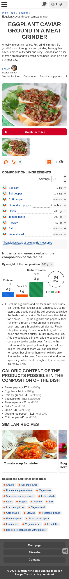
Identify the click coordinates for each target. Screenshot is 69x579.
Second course (29, 485)
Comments (30, 76)
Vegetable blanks (51, 513)
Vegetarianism (32, 524)
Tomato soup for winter (21, 463)
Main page (34, 545)
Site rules (35, 552)
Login (59, 4)
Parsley (38, 501)
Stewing (30, 513)
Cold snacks (13, 513)
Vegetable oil (38, 507)
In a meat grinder (15, 507)
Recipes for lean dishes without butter (26, 530)
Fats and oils (48, 496)
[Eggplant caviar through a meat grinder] (16, 147)
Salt (51, 501)
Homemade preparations (19, 490)
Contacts (34, 559)
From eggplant (14, 518)
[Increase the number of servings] (65, 176)
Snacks (10, 485)
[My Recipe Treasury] (44, 4)
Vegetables (45, 490)
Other (9, 501)
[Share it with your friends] (65, 551)
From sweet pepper (39, 518)
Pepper (23, 501)
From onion (12, 524)
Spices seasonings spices (20, 496)
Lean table (52, 524)
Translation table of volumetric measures (27, 242)
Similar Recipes (11, 76)
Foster (6, 68)
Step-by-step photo (51, 76)
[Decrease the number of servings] (65, 181)
